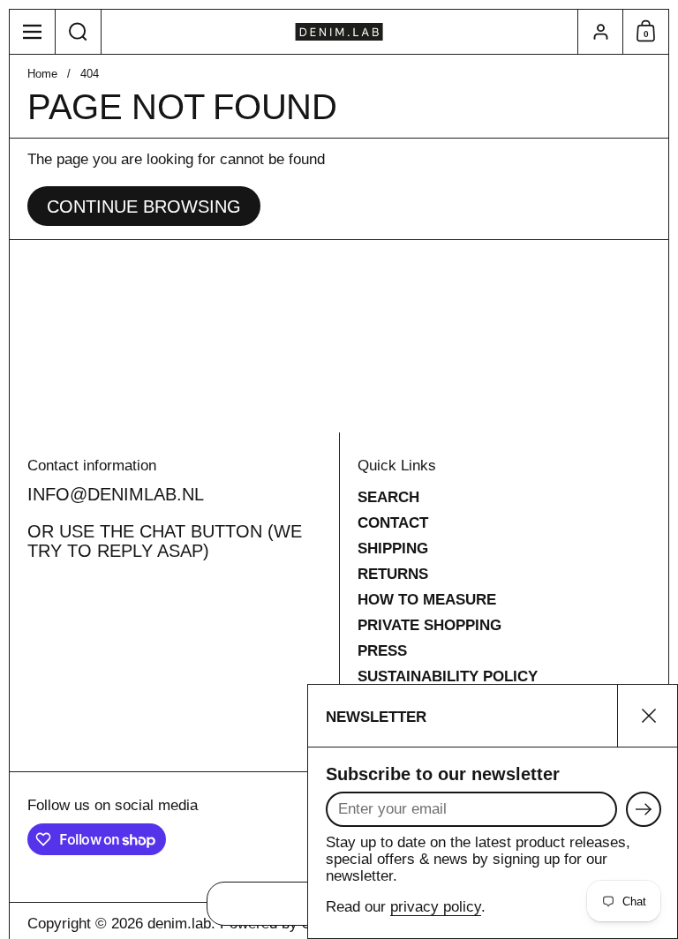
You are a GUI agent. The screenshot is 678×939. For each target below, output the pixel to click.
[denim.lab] (339, 32)
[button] (79, 32)
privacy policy (435, 906)
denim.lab (179, 923)
